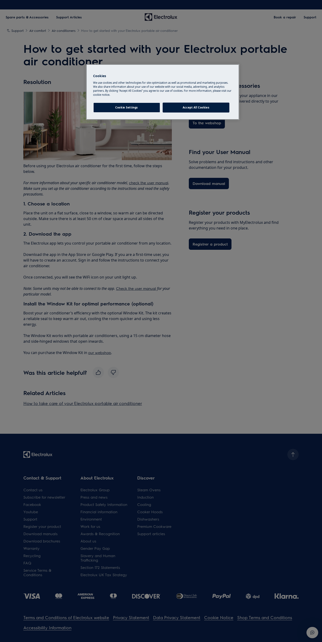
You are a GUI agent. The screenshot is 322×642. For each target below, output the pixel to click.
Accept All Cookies (196, 107)
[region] (162, 92)
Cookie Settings (126, 107)
